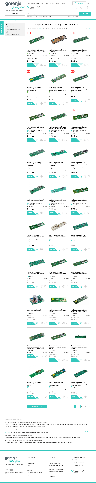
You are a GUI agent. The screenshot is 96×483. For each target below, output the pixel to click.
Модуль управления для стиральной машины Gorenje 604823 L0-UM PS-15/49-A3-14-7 (35, 347)
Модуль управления (13, 29)
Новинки (53, 28)
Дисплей (10, 26)
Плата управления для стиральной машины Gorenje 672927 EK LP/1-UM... (79, 273)
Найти (86, 13)
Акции (65, 28)
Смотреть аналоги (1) (39, 92)
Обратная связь (31, 475)
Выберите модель (1, 28)
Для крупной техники (54, 461)
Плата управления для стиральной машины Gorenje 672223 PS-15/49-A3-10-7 (79, 50)
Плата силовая (11, 32)
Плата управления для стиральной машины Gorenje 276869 (79, 347)
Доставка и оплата (54, 3)
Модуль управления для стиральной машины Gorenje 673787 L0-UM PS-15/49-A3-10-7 (57, 127)
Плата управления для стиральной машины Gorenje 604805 (35, 237)
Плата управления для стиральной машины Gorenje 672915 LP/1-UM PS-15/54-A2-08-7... (36, 50)
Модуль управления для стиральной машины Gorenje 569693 (57, 310)
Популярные (46, 28)
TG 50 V (49, 16)
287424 (33, 16)
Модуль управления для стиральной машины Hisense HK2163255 (35, 164)
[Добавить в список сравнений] (41, 65)
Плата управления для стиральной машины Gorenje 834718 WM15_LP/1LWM (57, 273)
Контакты (63, 3)
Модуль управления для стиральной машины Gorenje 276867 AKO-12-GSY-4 (79, 384)
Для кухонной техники (54, 463)
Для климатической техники (56, 471)
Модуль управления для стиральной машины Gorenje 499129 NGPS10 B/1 (35, 89)
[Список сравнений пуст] (77, 7)
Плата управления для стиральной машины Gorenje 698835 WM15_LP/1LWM (79, 127)
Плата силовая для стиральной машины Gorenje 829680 (36, 309)
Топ (40, 28)
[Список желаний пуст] (81, 7)
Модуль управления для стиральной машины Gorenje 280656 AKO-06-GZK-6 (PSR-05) (79, 310)
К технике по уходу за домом (56, 465)
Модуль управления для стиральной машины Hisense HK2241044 (57, 200)
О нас (28, 3)
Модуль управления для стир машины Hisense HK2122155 (35, 199)
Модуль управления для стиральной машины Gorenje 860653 (79, 164)
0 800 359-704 (35, 7)
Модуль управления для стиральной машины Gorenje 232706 (35, 384)
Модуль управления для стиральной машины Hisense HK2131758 (57, 50)
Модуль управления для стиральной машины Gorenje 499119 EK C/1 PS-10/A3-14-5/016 (79, 237)
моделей (77, 16)
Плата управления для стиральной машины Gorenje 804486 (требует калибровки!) (57, 89)
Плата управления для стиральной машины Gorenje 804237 (35, 127)
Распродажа (59, 28)
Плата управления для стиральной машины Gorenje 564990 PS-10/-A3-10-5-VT (35, 273)
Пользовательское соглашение (34, 472)
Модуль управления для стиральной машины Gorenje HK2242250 (57, 164)
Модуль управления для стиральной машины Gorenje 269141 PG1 (57, 237)
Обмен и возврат (44, 3)
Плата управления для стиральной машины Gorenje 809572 (57, 347)
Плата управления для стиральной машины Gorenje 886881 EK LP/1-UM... (79, 89)
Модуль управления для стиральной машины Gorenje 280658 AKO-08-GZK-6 (57, 384)
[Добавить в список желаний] (45, 65)
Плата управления (12, 34)
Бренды (29, 465)
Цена (70, 28)
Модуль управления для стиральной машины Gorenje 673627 (79, 200)
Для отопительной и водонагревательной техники (56, 468)
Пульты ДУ (51, 474)
